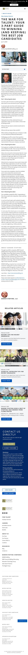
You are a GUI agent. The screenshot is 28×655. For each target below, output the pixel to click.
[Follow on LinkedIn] (4, 513)
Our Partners (5, 538)
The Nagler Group (6, 565)
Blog (2, 16)
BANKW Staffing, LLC (12, 49)
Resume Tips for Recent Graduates (10, 335)
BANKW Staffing (6, 557)
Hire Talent (9, 490)
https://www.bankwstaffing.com (15, 273)
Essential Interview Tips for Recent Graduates (12, 372)
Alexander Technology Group (9, 561)
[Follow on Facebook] (3, 513)
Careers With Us (6, 540)
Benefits (4, 529)
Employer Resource (8, 16)
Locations (4, 542)
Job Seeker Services (6, 525)
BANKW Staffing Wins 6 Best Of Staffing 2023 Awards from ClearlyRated (13, 410)
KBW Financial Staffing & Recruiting (10, 559)
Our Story (4, 536)
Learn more (14, 4)
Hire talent (9, 444)
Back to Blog (7, 13)
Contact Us (4, 550)
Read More (7, 343)
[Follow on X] (6, 513)
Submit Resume (10, 448)
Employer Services (6, 519)
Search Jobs (5, 527)
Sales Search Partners (7, 563)
